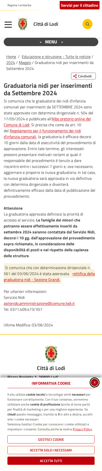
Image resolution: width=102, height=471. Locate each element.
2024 (10, 62)
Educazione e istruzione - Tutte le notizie (56, 57)
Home (11, 57)
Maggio (25, 62)
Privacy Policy (82, 429)
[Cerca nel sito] (87, 24)
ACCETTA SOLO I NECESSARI (51, 450)
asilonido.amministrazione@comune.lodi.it (39, 303)
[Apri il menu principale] (9, 25)
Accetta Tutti (51, 460)
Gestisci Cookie (51, 439)
